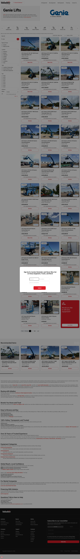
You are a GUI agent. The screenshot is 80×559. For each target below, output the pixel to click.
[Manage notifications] (2, 557)
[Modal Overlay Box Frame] (40, 279)
